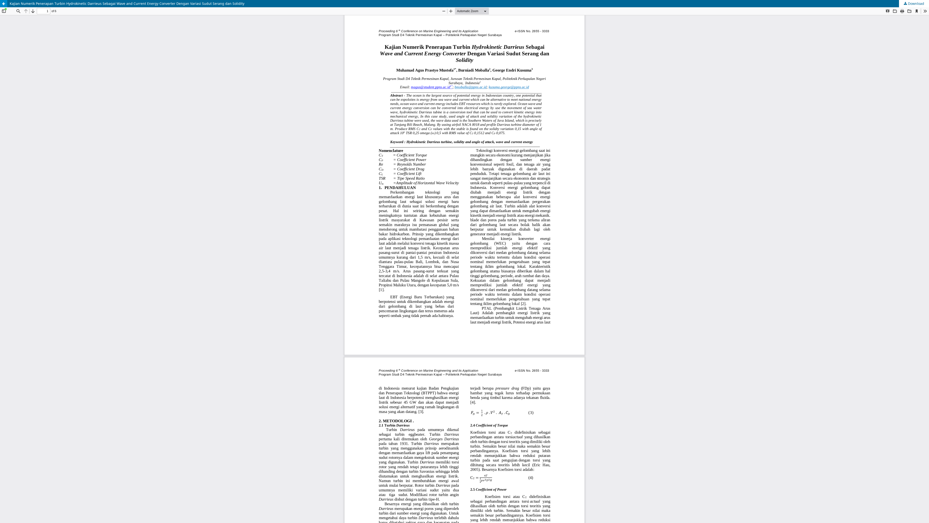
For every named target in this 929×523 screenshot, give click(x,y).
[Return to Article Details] (3, 3)
